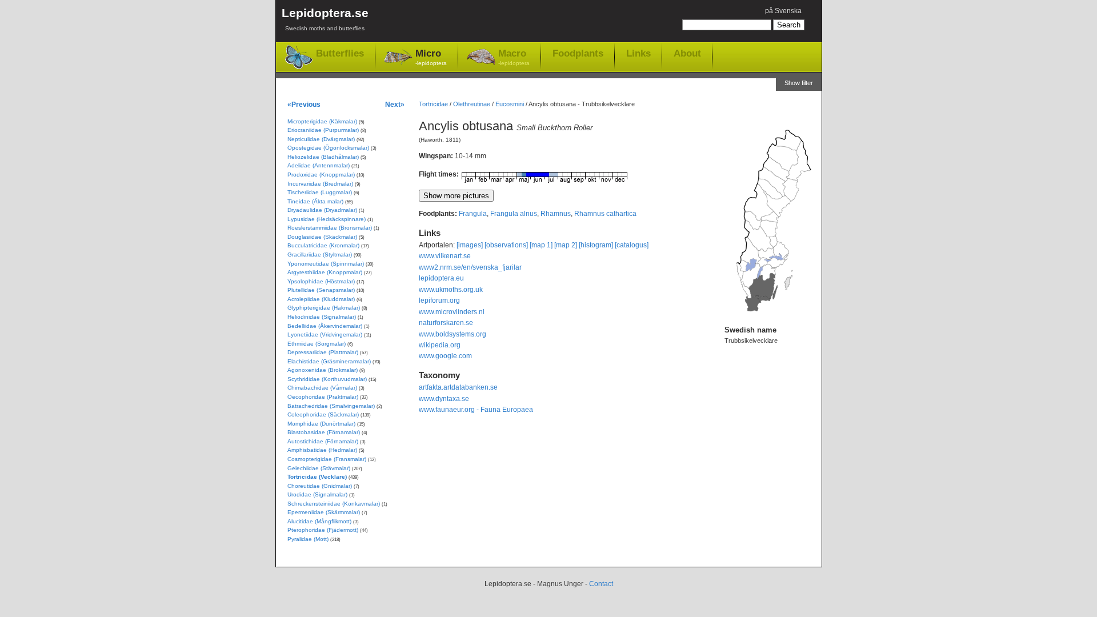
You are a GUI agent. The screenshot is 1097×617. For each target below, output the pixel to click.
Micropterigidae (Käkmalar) (322, 121)
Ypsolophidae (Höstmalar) (321, 281)
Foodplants (577, 53)
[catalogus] (631, 245)
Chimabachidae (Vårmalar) (322, 387)
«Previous (304, 104)
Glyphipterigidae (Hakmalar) (323, 308)
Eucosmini (509, 104)
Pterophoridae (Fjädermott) (322, 530)
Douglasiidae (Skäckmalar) (322, 237)
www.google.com (445, 356)
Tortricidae (433, 104)
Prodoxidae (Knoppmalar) (321, 174)
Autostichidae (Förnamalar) (322, 441)
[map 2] (565, 245)
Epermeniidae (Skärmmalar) (323, 512)
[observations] (506, 245)
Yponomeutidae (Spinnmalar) (325, 264)
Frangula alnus (513, 214)
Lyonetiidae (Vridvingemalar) (324, 334)
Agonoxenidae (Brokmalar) (322, 370)
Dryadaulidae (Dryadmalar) (322, 210)
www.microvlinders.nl (452, 312)
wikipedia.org (440, 345)
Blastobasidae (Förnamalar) (323, 432)
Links (638, 53)
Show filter (798, 82)
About (687, 53)
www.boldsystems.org (452, 334)
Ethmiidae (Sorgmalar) (316, 343)
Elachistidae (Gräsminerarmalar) (329, 361)
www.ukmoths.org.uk (451, 290)
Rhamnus (556, 214)
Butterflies (340, 53)
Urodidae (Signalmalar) (317, 494)
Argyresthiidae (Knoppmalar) (324, 272)
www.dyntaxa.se (444, 399)
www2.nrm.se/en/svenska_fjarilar (470, 267)
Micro (431, 57)
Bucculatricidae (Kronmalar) (323, 245)
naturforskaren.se (446, 323)
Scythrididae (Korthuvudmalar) (327, 379)
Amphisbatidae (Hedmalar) (322, 450)
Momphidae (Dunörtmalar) (321, 423)
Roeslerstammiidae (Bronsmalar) (329, 228)
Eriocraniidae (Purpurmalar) (323, 130)
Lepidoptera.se (325, 18)
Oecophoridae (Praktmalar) (322, 397)
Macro (514, 57)
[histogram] (596, 245)
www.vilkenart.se (445, 256)
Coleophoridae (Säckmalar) (323, 414)
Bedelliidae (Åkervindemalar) (324, 326)
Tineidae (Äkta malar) (315, 201)
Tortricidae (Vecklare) (317, 477)
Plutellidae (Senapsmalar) (321, 290)
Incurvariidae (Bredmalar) (320, 184)
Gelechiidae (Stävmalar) (318, 468)
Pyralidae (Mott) (308, 539)
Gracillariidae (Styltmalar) (319, 254)
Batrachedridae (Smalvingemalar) (331, 406)
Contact (601, 584)
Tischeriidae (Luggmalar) (319, 192)
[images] (470, 245)
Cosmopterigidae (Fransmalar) (326, 459)
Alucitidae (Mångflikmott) (319, 521)
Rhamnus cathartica (605, 214)
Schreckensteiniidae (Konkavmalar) (333, 503)
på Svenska (783, 11)
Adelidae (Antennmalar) (318, 165)
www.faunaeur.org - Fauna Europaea (476, 410)
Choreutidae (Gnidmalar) (319, 486)
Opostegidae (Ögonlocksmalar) (328, 148)
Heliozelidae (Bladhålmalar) (323, 157)
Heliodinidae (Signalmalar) (321, 317)
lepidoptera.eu (441, 278)
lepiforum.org (439, 301)
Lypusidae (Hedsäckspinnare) (326, 219)
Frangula (473, 214)
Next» (395, 104)
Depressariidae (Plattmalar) (322, 352)
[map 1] (541, 245)
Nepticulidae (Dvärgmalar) (321, 139)
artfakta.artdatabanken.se (458, 387)
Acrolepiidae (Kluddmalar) (321, 299)
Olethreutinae (471, 104)
